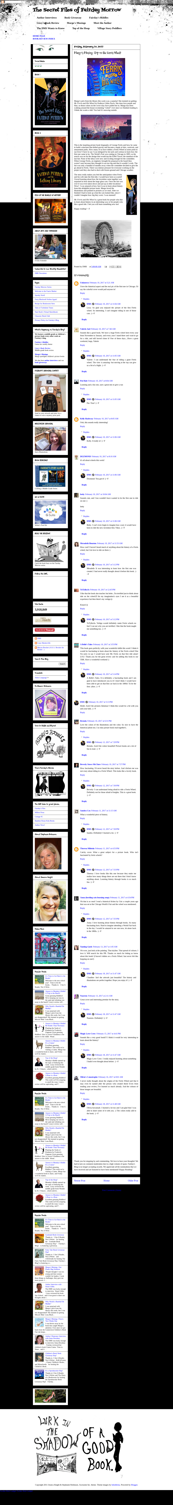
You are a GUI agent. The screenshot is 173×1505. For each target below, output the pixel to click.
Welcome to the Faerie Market (45, 291)
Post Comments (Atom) (111, 1190)
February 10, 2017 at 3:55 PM (105, 644)
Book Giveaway (72, 17)
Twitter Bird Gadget (8, 1491)
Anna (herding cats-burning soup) (94, 897)
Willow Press (39, 812)
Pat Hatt (83, 381)
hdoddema (116, 1485)
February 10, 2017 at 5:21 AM (102, 283)
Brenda (83, 721)
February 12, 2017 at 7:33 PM (107, 870)
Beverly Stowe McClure (90, 764)
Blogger (134, 1485)
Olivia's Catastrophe (89, 1077)
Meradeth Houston (88, 543)
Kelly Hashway (86, 419)
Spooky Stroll (40, 295)
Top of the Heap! (51, 1058)
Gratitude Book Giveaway (54, 1235)
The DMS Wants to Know (51, 28)
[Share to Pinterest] (120, 267)
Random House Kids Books (44, 821)
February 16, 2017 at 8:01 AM (110, 1077)
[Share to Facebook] (118, 267)
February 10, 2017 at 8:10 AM (104, 456)
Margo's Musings (76, 23)
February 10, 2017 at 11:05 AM (107, 356)
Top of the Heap (81, 28)
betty (82, 494)
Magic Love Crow (88, 1034)
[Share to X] (115, 267)
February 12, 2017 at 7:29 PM (107, 742)
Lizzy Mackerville (43, 643)
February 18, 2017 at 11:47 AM (107, 973)
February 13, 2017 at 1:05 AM (105, 947)
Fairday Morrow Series (43, 287)
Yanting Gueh (86, 947)
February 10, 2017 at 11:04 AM (107, 304)
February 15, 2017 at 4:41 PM (109, 1034)
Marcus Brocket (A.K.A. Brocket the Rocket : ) (50, 649)
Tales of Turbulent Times (44, 308)
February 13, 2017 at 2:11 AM (100, 996)
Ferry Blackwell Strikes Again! (46, 299)
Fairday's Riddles (98, 17)
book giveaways (41, 362)
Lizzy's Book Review (48, 23)
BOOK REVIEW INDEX (44, 39)
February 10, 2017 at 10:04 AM (98, 494)
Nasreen (83, 996)
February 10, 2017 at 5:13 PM (101, 702)
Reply (82, 293)
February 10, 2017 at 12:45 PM (102, 590)
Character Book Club (42, 316)
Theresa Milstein (87, 848)
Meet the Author (103, 23)
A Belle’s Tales (86, 644)
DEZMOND (85, 456)
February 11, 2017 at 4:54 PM (122, 897)
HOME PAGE (39, 36)
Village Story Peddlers (109, 28)
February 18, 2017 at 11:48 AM (107, 1104)
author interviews (51, 360)
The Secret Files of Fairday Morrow (77, 10)
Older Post (133, 1180)
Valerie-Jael (85, 329)
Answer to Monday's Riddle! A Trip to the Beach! (55, 992)
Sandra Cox (85, 811)
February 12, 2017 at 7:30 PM (107, 786)
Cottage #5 (39, 817)
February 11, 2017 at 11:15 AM (104, 811)
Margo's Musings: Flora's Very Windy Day (54, 1320)
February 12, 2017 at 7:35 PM (107, 919)
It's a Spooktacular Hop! (54, 1371)
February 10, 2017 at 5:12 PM (107, 565)
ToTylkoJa (84, 590)
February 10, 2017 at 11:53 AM (109, 543)
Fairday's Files (40, 808)
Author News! (40, 825)
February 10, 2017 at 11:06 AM (107, 437)
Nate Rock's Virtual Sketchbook (46, 312)
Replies (86, 299)
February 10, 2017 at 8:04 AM (100, 381)
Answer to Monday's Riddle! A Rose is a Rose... (55, 1074)
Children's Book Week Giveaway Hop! (53, 1354)
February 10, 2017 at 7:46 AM (103, 329)
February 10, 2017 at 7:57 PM (113, 764)
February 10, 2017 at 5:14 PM (107, 674)
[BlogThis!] (113, 267)
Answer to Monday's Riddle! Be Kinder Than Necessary (55, 1025)
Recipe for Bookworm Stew (45, 304)
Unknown (84, 283)
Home (107, 1180)
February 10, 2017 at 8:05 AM (106, 419)
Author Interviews (47, 17)
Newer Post (79, 1180)
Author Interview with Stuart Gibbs (53, 1286)
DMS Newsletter (41, 273)
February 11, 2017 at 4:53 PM (107, 848)
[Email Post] (105, 267)
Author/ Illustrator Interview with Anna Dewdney (55, 1337)
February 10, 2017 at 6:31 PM (99, 721)
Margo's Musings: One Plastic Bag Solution (53, 1268)
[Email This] (110, 267)
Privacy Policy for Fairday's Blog (47, 320)
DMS (89, 304)
